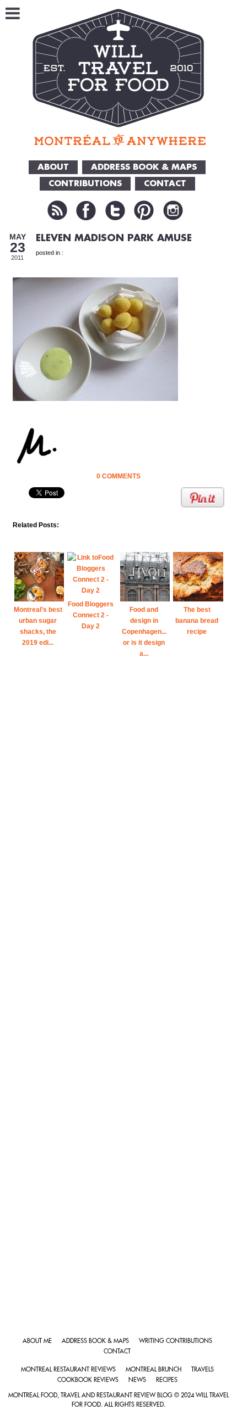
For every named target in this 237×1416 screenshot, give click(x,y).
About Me (37, 1341)
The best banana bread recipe (196, 620)
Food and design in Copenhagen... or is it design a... (144, 631)
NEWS (137, 1380)
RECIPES (166, 1380)
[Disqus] (119, 864)
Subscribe (57, 210)
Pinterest (144, 210)
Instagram (173, 210)
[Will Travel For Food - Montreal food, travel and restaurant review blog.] (118, 77)
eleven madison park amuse (114, 238)
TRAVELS (202, 1370)
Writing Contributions (175, 1341)
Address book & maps (95, 1341)
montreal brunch (153, 1370)
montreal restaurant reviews (68, 1370)
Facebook (86, 210)
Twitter (115, 210)
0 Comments (118, 476)
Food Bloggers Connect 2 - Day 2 (91, 615)
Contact (117, 1351)
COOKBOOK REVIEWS (87, 1380)
